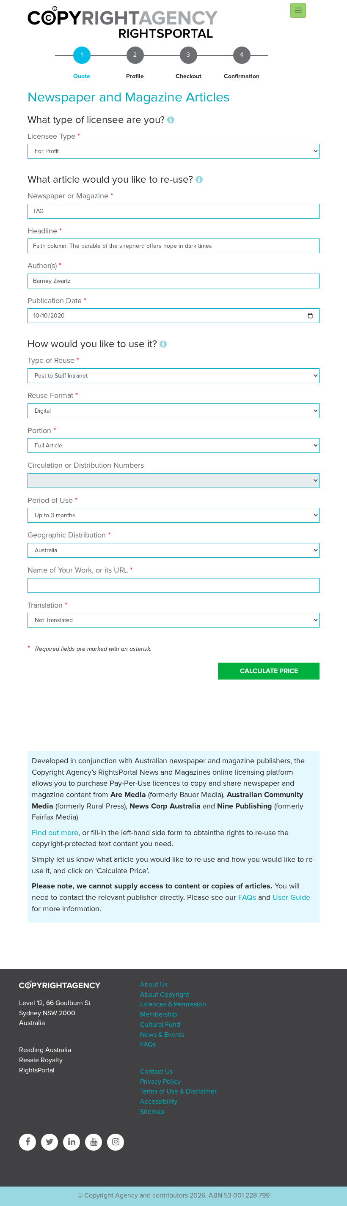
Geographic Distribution (67, 535)
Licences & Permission (173, 1004)
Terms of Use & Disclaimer (178, 1091)
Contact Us (156, 1071)
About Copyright (164, 994)
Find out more (55, 832)
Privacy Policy (160, 1081)
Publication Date (55, 300)
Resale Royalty (41, 1060)
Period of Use (50, 500)
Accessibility (158, 1101)
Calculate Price (269, 671)
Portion (39, 430)
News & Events (162, 1035)
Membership (158, 1014)
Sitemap (152, 1111)
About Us (154, 984)
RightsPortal (37, 1070)
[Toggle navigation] (298, 10)
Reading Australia (45, 1050)
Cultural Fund (160, 1024)
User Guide (291, 897)
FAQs (247, 897)
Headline (42, 231)
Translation (45, 605)
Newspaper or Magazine (68, 195)
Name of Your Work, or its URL (78, 570)
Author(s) (42, 265)
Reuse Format (50, 395)
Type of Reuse (51, 360)
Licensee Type (52, 136)
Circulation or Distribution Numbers (86, 465)
